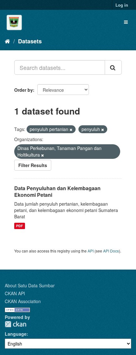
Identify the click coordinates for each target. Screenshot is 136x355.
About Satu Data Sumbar (30, 285)
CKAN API (15, 293)
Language (16, 334)
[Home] (7, 41)
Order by (23, 90)
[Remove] (71, 129)
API (91, 250)
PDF (19, 225)
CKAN (15, 324)
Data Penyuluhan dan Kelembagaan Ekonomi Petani (57, 191)
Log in (121, 5)
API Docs (111, 250)
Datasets (30, 41)
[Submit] (113, 67)
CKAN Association (23, 301)
